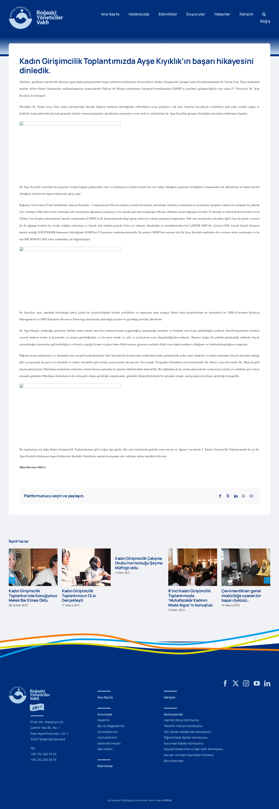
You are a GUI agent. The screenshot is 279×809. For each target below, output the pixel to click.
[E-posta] (251, 496)
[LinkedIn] (236, 496)
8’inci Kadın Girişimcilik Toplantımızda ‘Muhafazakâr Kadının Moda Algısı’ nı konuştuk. (137, 598)
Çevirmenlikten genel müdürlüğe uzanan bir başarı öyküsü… (188, 595)
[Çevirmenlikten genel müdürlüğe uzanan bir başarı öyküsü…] (192, 550)
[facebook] (225, 683)
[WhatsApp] (243, 496)
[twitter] (236, 683)
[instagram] (246, 683)
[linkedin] (267, 683)
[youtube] (257, 683)
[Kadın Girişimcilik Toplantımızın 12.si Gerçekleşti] (33, 550)
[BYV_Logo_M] (36, 8)
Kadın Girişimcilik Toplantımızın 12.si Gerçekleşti (26, 595)
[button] (264, 14)
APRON (167, 800)
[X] (228, 496)
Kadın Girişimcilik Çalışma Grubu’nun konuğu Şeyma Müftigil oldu (85, 563)
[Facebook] (220, 496)
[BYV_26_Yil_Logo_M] (29, 688)
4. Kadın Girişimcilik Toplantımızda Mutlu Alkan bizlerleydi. (245, 591)
